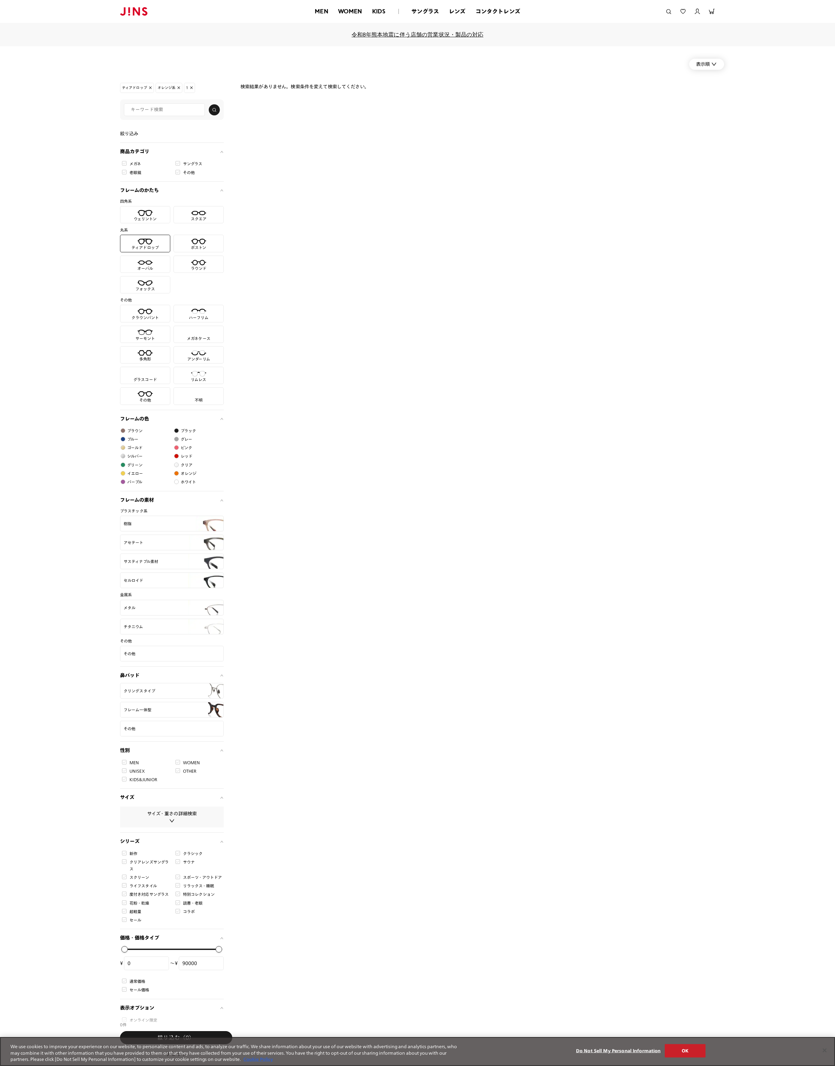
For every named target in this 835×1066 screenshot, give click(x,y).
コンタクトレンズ (498, 11)
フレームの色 (134, 418)
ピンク (186, 448)
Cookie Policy (258, 1059)
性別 (125, 750)
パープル (135, 482)
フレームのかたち (139, 190)
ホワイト (188, 482)
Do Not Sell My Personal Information (618, 1050)
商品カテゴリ (134, 151)
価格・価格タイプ (139, 937)
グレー (186, 439)
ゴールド (135, 448)
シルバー (135, 456)
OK (685, 1050)
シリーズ (130, 841)
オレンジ (189, 473)
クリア (186, 465)
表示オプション (137, 1007)
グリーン (135, 465)
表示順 (703, 64)
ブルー (132, 439)
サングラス (425, 11)
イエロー (135, 473)
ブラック (188, 431)
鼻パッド (130, 675)
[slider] (124, 949)
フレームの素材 (137, 499)
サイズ (127, 797)
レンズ (457, 11)
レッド (186, 456)
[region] (417, 1051)
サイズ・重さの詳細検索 (172, 813)
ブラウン (135, 431)
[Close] (824, 1050)
